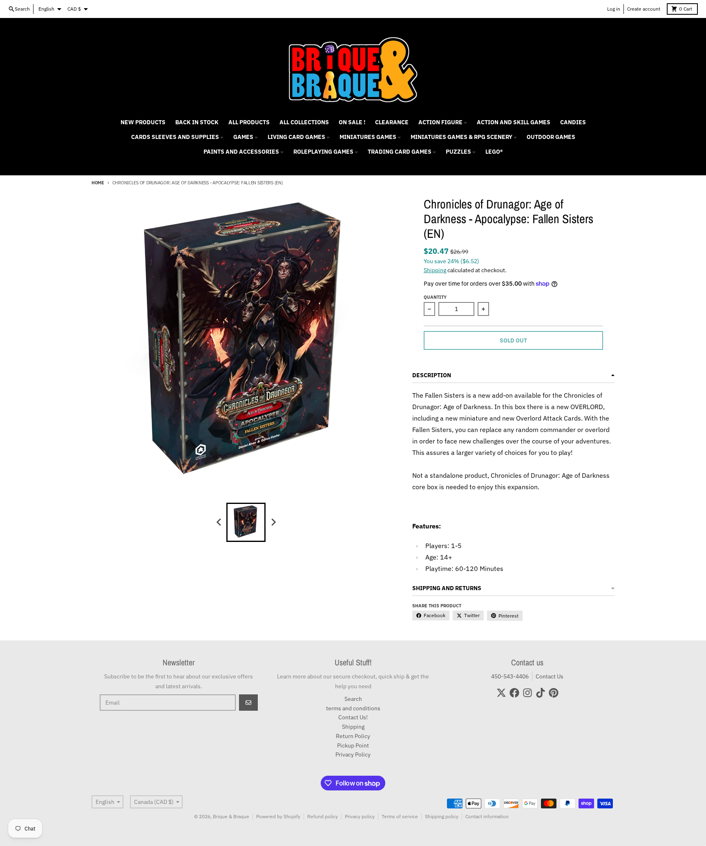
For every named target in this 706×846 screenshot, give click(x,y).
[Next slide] (273, 522)
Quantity (435, 297)
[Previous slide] (219, 522)
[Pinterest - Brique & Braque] (554, 693)
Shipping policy (441, 816)
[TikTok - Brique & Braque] (540, 693)
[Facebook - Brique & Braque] (514, 693)
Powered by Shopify (278, 816)
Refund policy (322, 816)
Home (98, 183)
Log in (613, 9)
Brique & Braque (231, 816)
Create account (643, 9)
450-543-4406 (510, 676)
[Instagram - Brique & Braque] (527, 693)
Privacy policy (360, 816)
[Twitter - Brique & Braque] (501, 693)
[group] (246, 522)
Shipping (435, 270)
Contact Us (549, 676)
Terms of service (400, 816)
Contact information (487, 816)
